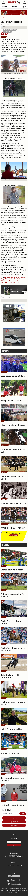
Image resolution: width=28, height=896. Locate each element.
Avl (2, 396)
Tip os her (8, 865)
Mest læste (14, 825)
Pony (3, 773)
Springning (4, 371)
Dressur (3, 472)
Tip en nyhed (14, 822)
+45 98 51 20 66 (7, 856)
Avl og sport (4, 445)
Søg (23, 813)
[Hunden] (14, 876)
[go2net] (14, 880)
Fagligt (3, 37)
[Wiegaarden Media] (14, 884)
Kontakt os (13, 865)
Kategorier (14, 818)
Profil (3, 724)
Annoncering (19, 865)
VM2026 (3, 565)
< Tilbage (3, 18)
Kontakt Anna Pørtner (14, 535)
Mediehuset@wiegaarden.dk (17, 856)
